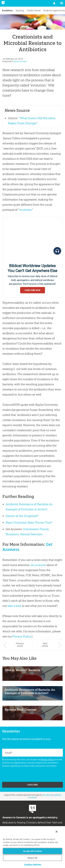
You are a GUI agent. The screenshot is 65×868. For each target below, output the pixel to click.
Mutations (12, 534)
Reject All (32, 858)
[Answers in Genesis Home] (9, 3)
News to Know (20, 61)
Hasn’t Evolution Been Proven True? (29, 522)
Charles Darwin (34, 10)
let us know (38, 565)
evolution (25, 209)
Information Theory (36, 529)
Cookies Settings (32, 864)
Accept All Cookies (32, 851)
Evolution (7, 10)
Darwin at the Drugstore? (22, 516)
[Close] (56, 831)
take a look (14, 606)
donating (47, 795)
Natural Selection (31, 534)
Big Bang (20, 10)
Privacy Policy (21, 636)
